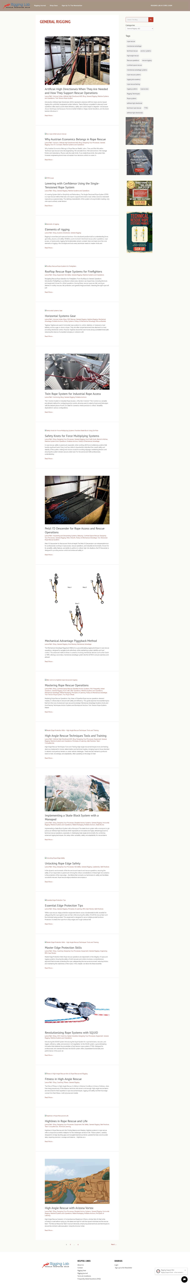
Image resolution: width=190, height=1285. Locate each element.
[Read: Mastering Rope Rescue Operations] (61, 680)
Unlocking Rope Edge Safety (62, 863)
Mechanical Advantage (84, 644)
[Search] (150, 19)
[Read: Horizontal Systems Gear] (53, 310)
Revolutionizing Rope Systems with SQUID (71, 1032)
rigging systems (132, 89)
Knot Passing (72, 644)
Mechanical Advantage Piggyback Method (71, 641)
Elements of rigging (57, 229)
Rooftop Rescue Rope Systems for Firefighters (73, 271)
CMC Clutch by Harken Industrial (67, 1036)
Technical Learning (65, 1126)
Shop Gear (54, 5)
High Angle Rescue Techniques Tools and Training (75, 736)
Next (114, 1244)
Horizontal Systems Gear (60, 316)
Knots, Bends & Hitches (100, 439)
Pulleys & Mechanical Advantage (85, 321)
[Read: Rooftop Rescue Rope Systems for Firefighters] (60, 266)
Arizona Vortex (58, 96)
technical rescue (132, 51)
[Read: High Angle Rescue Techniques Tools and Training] (72, 730)
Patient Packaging (65, 692)
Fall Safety (68, 275)
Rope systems (131, 98)
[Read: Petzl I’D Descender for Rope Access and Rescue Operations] (77, 500)
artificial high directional (134, 103)
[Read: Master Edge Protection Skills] (72, 942)
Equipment (60, 275)
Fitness (66, 1082)
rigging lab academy (133, 79)
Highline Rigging (92, 319)
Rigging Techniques (133, 94)
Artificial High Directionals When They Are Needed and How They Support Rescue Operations (76, 91)
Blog (84, 96)
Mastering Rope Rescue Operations (67, 685)
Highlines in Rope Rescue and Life (66, 1121)
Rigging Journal (40, 5)
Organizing (103, 951)
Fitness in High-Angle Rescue (63, 1079)
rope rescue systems (134, 74)
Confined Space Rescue (91, 535)
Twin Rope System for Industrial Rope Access (73, 394)
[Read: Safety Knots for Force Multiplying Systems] (71, 430)
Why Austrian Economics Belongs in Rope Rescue (75, 139)
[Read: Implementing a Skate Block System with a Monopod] (77, 793)
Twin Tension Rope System (64, 98)
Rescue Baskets (101, 321)
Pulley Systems (69, 321)
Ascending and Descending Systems (65, 535)
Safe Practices (91, 741)
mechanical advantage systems (137, 70)
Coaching (60, 951)
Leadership (96, 867)
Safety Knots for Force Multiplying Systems (72, 436)
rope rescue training (133, 84)
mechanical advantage (134, 46)
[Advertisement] (139, 294)
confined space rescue (134, 65)
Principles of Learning (79, 692)
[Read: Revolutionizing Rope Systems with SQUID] (77, 1006)
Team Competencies (51, 1126)
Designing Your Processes (91, 142)
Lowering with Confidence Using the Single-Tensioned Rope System (72, 185)
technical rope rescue (134, 108)
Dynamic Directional (63, 233)
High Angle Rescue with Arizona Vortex (69, 1208)
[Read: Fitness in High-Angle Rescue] (66, 1073)
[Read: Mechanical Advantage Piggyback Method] (77, 604)
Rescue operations (133, 60)
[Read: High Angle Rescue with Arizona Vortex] (77, 1181)
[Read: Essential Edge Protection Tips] (55, 900)
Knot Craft (89, 439)
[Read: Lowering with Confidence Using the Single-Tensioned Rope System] (49, 178)
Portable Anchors (57, 321)
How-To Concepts (56, 144)
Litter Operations (75, 690)
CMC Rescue (71, 319)
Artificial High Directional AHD (72, 96)
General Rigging (92, 96)
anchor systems (146, 51)
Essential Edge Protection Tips (64, 905)
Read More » (49, 115)
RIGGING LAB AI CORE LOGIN (161, 5)
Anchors (56, 142)
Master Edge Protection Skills (63, 947)
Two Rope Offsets (68, 694)
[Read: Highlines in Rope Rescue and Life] (56, 1115)
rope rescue (131, 41)
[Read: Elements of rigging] (52, 224)
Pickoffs (72, 538)
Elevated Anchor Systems (81, 688)
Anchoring (56, 397)
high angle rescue (133, 55)
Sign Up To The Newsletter (72, 5)
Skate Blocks (100, 824)
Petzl (68, 538)
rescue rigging (147, 60)
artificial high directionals (135, 113)
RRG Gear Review (88, 909)
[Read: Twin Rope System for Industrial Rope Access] (77, 371)
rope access (144, 89)
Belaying (80, 535)
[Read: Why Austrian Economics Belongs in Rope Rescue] (55, 134)
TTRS (146, 108)
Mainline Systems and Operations (73, 144)
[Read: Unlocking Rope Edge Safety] (55, 858)
